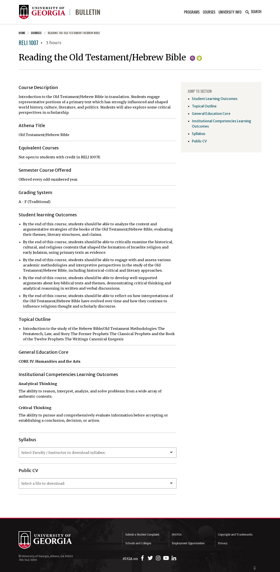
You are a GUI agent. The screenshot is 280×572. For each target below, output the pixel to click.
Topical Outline (204, 106)
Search (253, 11)
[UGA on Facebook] (143, 558)
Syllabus (198, 133)
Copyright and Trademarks (235, 534)
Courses (209, 12)
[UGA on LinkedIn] (174, 558)
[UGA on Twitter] (151, 558)
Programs (192, 12)
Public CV (199, 141)
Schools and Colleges (138, 543)
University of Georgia (51, 540)
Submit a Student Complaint (142, 534)
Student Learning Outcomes (215, 98)
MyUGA (177, 534)
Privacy (223, 543)
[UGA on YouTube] (167, 558)
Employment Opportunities (188, 543)
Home (22, 33)
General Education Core (211, 113)
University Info (230, 12)
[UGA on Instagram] (159, 558)
